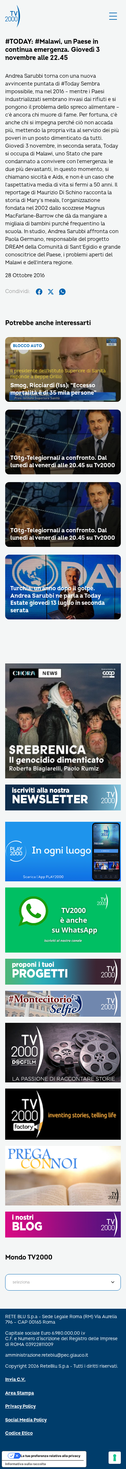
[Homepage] (12, 16)
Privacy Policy (20, 1406)
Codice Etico (19, 1433)
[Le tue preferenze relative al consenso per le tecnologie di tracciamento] (115, 1458)
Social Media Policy (26, 1420)
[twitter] (50, 291)
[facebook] (39, 291)
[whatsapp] (62, 291)
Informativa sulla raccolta (25, 1464)
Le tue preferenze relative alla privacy (50, 1456)
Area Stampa (19, 1393)
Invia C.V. (15, 1379)
